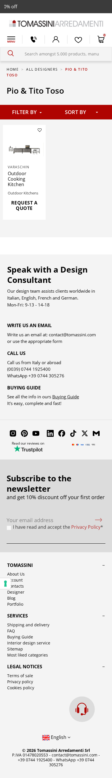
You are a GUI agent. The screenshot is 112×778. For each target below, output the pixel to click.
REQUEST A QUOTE (24, 205)
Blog (11, 598)
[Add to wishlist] (39, 130)
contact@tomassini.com (72, 334)
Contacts (15, 586)
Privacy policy (20, 681)
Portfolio (15, 604)
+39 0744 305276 (46, 376)
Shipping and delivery (28, 625)
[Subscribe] (98, 520)
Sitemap (15, 649)
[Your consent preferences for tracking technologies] (5, 583)
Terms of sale (20, 675)
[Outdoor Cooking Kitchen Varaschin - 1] (24, 149)
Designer (15, 592)
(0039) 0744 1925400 (29, 369)
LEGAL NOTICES (24, 666)
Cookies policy (20, 687)
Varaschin (18, 167)
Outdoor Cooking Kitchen (17, 179)
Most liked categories (27, 655)
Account (15, 580)
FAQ (11, 631)
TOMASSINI (20, 565)
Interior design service (28, 643)
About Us (16, 574)
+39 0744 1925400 (35, 759)
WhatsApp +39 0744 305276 (71, 762)
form (56, 341)
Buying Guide (65, 396)
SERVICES (17, 616)
